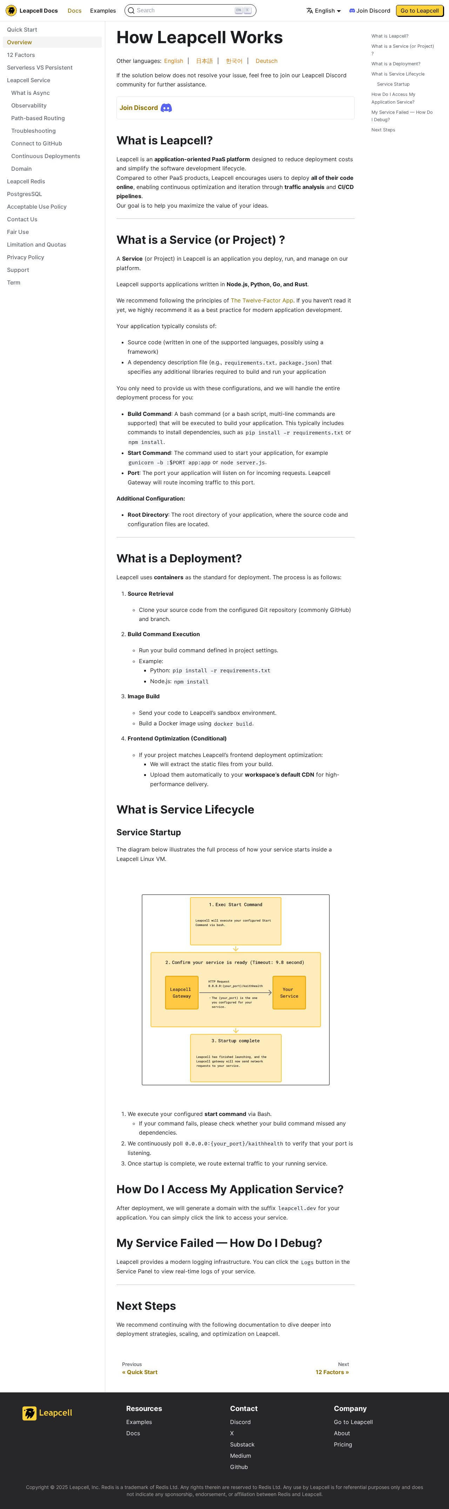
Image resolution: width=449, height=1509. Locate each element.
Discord (240, 1421)
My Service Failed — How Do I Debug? (402, 116)
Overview (19, 42)
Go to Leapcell (353, 1421)
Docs (75, 10)
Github (239, 1466)
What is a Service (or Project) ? (402, 50)
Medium (240, 1455)
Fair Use (18, 231)
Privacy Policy (25, 257)
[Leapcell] (47, 1418)
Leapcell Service (28, 80)
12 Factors (21, 54)
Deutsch (266, 60)
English (173, 60)
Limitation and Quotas (36, 244)
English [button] (325, 10)
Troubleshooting (33, 130)
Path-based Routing (38, 118)
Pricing (343, 1444)
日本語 (204, 60)
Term (13, 282)
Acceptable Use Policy (37, 206)
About (342, 1433)
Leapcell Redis (26, 181)
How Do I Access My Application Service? (393, 98)
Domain (21, 168)
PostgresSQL (24, 193)
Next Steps (383, 129)
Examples (103, 10)
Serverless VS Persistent (40, 67)
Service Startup (393, 84)
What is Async (30, 92)
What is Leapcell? (389, 36)
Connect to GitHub (36, 143)
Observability (29, 105)
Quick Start (22, 29)
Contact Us (22, 219)
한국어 (234, 60)
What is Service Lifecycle (397, 74)
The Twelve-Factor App (262, 300)
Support (18, 269)
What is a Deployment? (395, 63)
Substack (242, 1444)
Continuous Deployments (45, 155)
